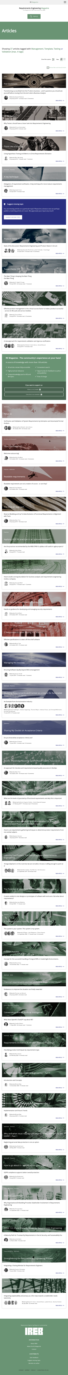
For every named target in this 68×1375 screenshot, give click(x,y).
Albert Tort (17, 520)
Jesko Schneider (39, 250)
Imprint (27, 1370)
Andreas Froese (44, 709)
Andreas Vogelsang (25, 709)
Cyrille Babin (18, 1239)
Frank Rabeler (18, 487)
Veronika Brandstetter (9, 711)
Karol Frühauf (18, 741)
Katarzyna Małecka (20, 902)
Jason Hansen (18, 836)
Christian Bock (18, 1209)
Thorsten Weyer (35, 709)
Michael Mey (18, 1084)
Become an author (34, 1363)
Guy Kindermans (19, 1146)
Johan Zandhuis (19, 457)
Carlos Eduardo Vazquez (39, 802)
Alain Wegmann (32, 932)
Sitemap (21, 1370)
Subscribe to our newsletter (33, 394)
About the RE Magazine (34, 1346)
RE (34, 2)
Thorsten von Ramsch (20, 993)
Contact (34, 1349)
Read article (59, 100)
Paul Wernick (33, 870)
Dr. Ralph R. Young (19, 282)
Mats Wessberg (19, 157)
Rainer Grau (18, 963)
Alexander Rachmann (28, 250)
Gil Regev (25, 932)
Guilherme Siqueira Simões (25, 802)
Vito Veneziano (41, 870)
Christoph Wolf (18, 583)
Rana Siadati (26, 870)
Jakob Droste (48, 1302)
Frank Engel (47, 250)
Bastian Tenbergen (14, 709)
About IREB (34, 1343)
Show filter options (46, 59)
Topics (35, 16)
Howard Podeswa (19, 97)
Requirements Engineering (34, 9)
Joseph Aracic (18, 190)
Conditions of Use (43, 1370)
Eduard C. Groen (31, 1302)
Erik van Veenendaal (20, 127)
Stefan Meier (18, 550)
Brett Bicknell (26, 345)
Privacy (33, 1370)
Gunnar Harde (18, 674)
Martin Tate (18, 643)
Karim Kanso (33, 345)
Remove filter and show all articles (57, 67)
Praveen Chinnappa (20, 1269)
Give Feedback (34, 1357)
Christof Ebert (18, 314)
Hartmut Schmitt (57, 1302)
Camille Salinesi (19, 1023)
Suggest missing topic (13, 217)
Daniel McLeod (42, 345)
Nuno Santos (18, 1054)
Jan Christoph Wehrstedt (55, 709)
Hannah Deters (41, 1302)
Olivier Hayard (41, 932)
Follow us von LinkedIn (33, 389)
